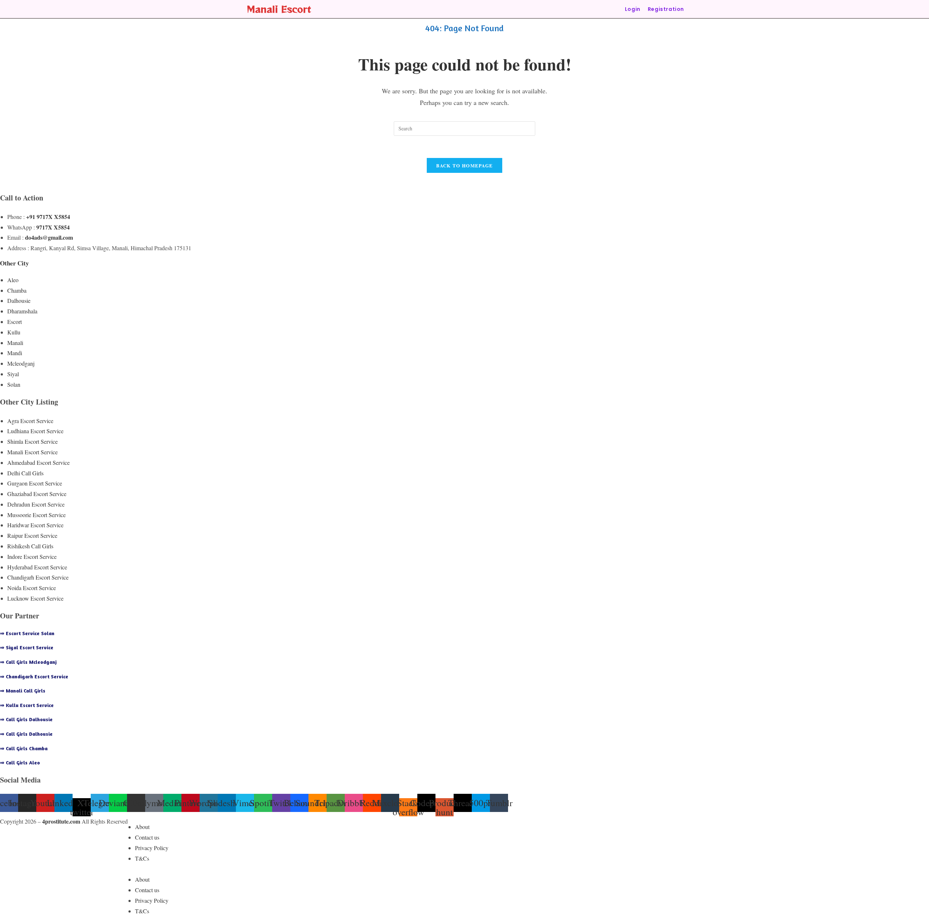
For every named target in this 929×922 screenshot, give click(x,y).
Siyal (13, 374)
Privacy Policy (151, 848)
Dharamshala (22, 311)
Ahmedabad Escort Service (38, 462)
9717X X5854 (53, 227)
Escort (14, 321)
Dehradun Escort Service (36, 504)
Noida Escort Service (31, 588)
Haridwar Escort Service (35, 525)
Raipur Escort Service (32, 535)
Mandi (14, 353)
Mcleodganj (20, 363)
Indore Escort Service (32, 556)
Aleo (13, 280)
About (142, 826)
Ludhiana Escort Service (35, 431)
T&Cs (142, 858)
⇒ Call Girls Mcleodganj (28, 662)
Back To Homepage (464, 165)
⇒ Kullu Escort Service (27, 705)
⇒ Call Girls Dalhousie (26, 719)
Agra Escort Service (30, 421)
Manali (15, 342)
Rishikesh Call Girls (30, 546)
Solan (13, 384)
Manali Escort (279, 9)
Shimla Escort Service (32, 441)
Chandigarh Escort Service (38, 577)
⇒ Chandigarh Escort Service (34, 676)
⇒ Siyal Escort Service (26, 647)
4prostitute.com (61, 821)
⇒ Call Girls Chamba (24, 748)
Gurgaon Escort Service (34, 483)
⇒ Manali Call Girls (22, 690)
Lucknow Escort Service (35, 598)
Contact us (147, 837)
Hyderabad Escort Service (37, 567)
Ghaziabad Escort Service (36, 493)
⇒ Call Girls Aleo (20, 762)
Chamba (16, 290)
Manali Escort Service (32, 452)
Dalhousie (18, 300)
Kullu (13, 332)
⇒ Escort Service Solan (27, 633)
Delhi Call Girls (25, 473)
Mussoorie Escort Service (36, 515)
